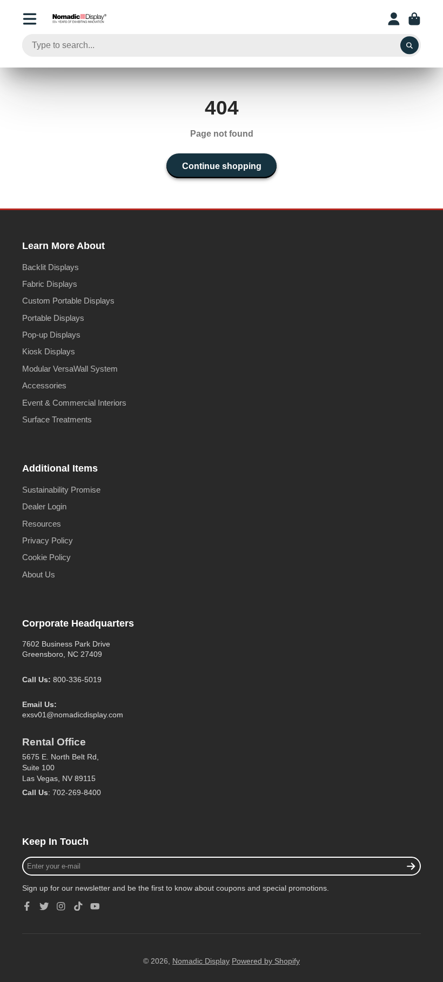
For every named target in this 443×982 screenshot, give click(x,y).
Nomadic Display (201, 961)
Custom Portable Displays (68, 300)
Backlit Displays (50, 267)
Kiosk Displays (48, 351)
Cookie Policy (46, 557)
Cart (414, 18)
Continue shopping (221, 166)
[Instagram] (61, 906)
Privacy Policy (47, 540)
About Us (38, 574)
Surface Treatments (57, 419)
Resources (41, 523)
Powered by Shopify (266, 961)
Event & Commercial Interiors (74, 402)
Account (393, 18)
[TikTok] (78, 906)
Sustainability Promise (61, 489)
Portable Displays (53, 317)
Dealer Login (44, 506)
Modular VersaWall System (70, 368)
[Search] (409, 45)
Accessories (44, 385)
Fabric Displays (49, 283)
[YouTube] (95, 906)
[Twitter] (44, 906)
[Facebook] (27, 906)
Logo (79, 19)
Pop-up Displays (51, 334)
